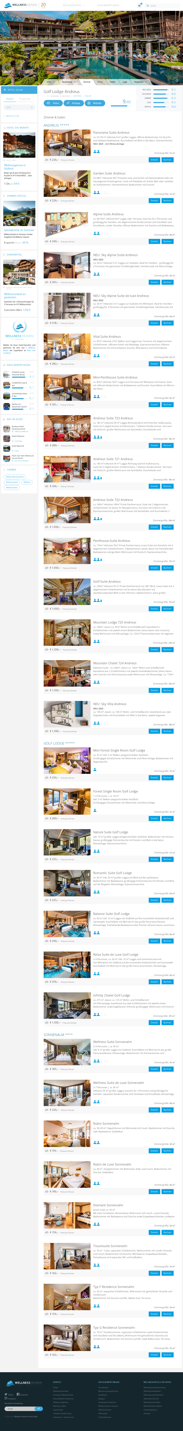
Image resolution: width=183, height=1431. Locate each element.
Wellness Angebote (60, 1402)
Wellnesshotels (72, 5)
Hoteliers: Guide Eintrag (62, 1413)
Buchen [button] (167, 159)
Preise (56, 103)
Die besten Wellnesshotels (63, 1395)
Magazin (101, 1399)
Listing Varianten (104, 1417)
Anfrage (76, 103)
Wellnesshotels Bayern (152, 1391)
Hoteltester (102, 1395)
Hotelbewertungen (108, 5)
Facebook (24, 1395)
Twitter (11, 1395)
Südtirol (77, 96)
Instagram (12, 1399)
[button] (84, 143)
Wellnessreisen (11, 488)
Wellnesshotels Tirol (151, 1399)
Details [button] (154, 159)
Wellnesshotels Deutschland (155, 1387)
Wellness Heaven (104, 1410)
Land (8, 107)
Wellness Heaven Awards (108, 1406)
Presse (55, 1387)
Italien (88, 96)
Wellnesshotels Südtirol (153, 1406)
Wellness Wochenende (15, 477)
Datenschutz (69, 1417)
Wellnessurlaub (12, 482)
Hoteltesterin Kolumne (107, 1402)
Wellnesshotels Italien (152, 1402)
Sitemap (147, 1413)
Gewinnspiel (58, 1410)
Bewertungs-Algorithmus (108, 1391)
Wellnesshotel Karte (60, 1391)
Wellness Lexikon (59, 1406)
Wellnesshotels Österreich (154, 1395)
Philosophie (102, 1413)
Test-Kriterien (103, 1387)
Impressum (57, 1417)
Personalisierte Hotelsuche (63, 1399)
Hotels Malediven (150, 1410)
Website (97, 103)
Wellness (27, 482)
